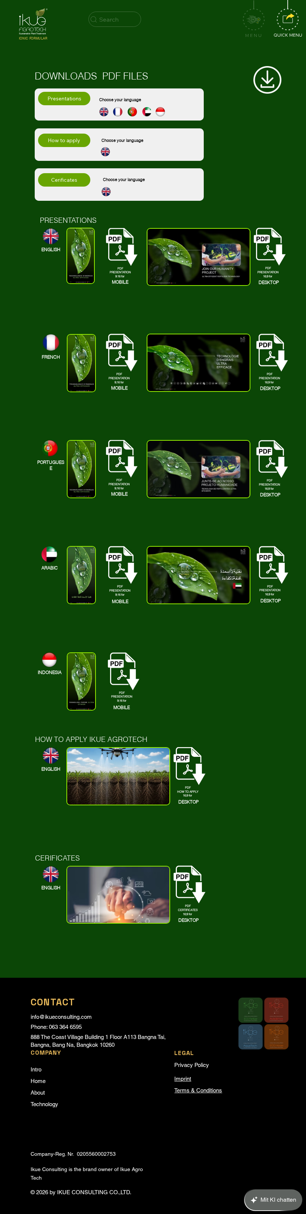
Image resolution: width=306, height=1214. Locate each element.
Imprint (182, 1079)
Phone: (40, 1027)
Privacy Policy (191, 1065)
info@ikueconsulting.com (61, 1017)
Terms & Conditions (198, 1090)
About (38, 1092)
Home (38, 1081)
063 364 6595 (65, 1027)
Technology (44, 1104)
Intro (36, 1069)
